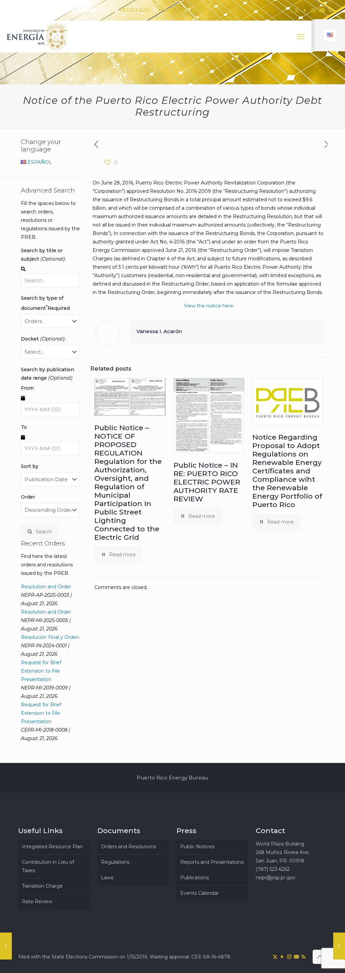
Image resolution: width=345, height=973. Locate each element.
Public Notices (197, 847)
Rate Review (37, 901)
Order (28, 497)
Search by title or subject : (43, 254)
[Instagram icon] (313, 10)
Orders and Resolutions (128, 847)
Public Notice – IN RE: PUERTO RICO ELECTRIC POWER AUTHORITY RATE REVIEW (207, 482)
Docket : (43, 339)
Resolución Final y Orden (50, 637)
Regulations (115, 862)
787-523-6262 (134, 10)
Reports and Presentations (212, 862)
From (27, 388)
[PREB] (37, 37)
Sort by (29, 466)
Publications (194, 878)
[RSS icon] (330, 10)
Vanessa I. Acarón (159, 331)
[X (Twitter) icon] (296, 10)
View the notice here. (209, 306)
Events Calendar (199, 893)
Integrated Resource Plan (52, 847)
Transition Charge (42, 886)
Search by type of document (45, 303)
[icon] (321, 10)
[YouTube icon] (305, 10)
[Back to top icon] (320, 957)
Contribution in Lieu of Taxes (48, 866)
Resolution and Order (46, 587)
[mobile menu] (300, 36)
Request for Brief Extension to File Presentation (41, 670)
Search (44, 532)
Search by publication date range (47, 373)
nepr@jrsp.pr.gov (179, 10)
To (24, 427)
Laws (107, 878)
